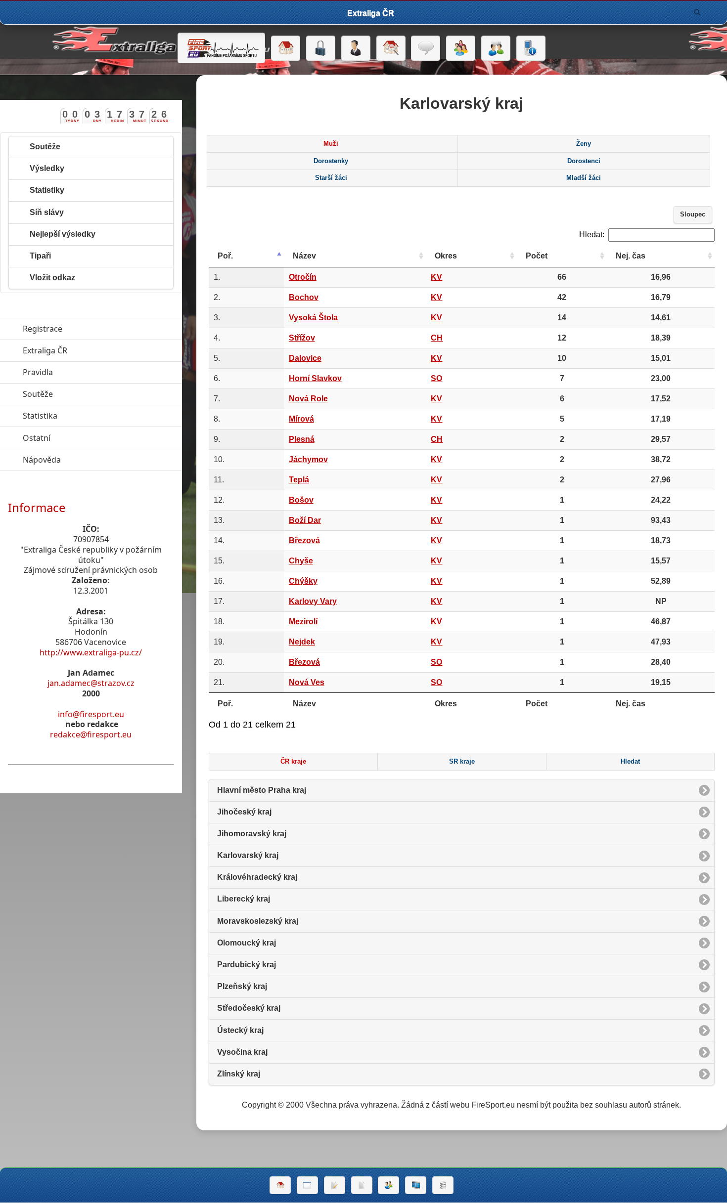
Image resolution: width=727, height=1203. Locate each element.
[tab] (330, 144)
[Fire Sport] (221, 48)
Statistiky (47, 190)
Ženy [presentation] (583, 143)
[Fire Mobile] (530, 48)
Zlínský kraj (238, 1074)
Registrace (42, 328)
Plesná (302, 439)
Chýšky (303, 581)
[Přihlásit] (320, 48)
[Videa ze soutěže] (415, 1185)
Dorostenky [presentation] (331, 161)
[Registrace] (355, 48)
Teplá (299, 479)
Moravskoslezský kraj (257, 921)
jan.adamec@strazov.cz (91, 683)
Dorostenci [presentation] (583, 161)
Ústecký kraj (240, 1030)
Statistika (85, 415)
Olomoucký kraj (246, 943)
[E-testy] (460, 48)
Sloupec (692, 214)
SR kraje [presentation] (462, 761)
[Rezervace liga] (334, 1185)
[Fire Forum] (495, 48)
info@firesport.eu (91, 714)
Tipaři (40, 256)
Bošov (301, 500)
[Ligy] (443, 1185)
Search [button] (697, 12)
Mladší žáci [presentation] (583, 177)
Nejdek (302, 642)
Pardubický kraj (246, 964)
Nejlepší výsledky (62, 234)
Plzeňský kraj (242, 986)
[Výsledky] (361, 1185)
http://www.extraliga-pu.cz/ (91, 652)
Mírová (301, 419)
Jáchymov (308, 459)
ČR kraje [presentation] (293, 761)
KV (436, 277)
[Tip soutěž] (388, 1185)
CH (437, 338)
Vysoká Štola (313, 317)
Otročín (303, 277)
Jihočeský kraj (244, 812)
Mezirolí (303, 621)
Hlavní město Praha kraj (261, 790)
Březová (304, 540)
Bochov (303, 297)
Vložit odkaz (52, 277)
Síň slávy (47, 212)
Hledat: (591, 234)
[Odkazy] (391, 48)
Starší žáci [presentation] (331, 177)
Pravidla (83, 372)
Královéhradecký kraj (257, 877)
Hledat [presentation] (630, 761)
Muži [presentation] (330, 143)
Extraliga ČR (90, 350)
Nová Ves (306, 682)
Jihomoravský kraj (251, 833)
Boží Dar (305, 520)
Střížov (302, 338)
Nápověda (87, 459)
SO (436, 378)
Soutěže (45, 146)
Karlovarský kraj (247, 855)
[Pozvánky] (307, 1185)
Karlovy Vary (313, 601)
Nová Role (308, 398)
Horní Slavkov (315, 378)
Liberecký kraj (243, 899)
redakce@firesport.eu (91, 734)
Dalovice (305, 358)
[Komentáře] (425, 48)
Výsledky (47, 168)
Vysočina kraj (242, 1052)
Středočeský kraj (248, 1008)
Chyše (301, 561)
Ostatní (82, 437)
